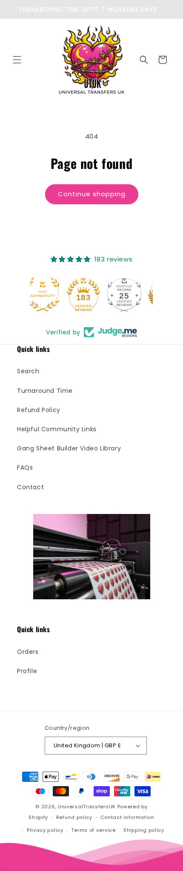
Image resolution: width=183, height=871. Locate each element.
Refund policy (74, 817)
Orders (28, 651)
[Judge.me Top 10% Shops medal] (132, 294)
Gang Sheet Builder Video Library (69, 448)
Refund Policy (38, 410)
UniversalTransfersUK (87, 806)
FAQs (25, 467)
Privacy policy (45, 830)
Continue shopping (92, 193)
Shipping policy (143, 830)
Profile (27, 671)
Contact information (127, 817)
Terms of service (93, 830)
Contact (30, 487)
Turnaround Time (45, 390)
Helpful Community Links (57, 429)
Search (28, 371)
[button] (17, 59)
